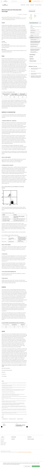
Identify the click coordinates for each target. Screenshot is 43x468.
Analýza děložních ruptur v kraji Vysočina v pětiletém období (35, 32)
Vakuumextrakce (32, 28)
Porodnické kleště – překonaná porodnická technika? (20, 425)
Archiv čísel (27, 4)
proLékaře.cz (5, 1)
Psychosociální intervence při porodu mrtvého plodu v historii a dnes (34, 44)
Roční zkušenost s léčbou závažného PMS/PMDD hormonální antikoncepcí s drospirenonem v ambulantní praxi (35, 50)
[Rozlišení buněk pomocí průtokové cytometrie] (14, 218)
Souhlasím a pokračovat (35, 466)
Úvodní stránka (23, 4)
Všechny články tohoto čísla (34, 22)
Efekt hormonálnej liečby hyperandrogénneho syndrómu (34, 52)
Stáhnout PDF (20, 14)
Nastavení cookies (3, 444)
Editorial (31, 25)
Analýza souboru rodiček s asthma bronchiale (34, 35)
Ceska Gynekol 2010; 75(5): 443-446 (10, 19)
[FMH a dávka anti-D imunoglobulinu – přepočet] (14, 95)
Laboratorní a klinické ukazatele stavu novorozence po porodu (35, 39)
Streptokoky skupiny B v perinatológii (34, 33)
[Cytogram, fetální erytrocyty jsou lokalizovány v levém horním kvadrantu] (14, 197)
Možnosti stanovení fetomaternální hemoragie (34, 37)
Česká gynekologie (32, 54)
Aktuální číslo (32, 4)
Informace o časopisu (38, 4)
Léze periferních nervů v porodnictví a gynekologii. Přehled (34, 30)
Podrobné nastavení (27, 466)
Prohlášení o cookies (3, 443)
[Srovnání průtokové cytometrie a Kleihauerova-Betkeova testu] (14, 239)
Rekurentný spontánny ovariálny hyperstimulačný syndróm (34, 46)
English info (25, 14)
